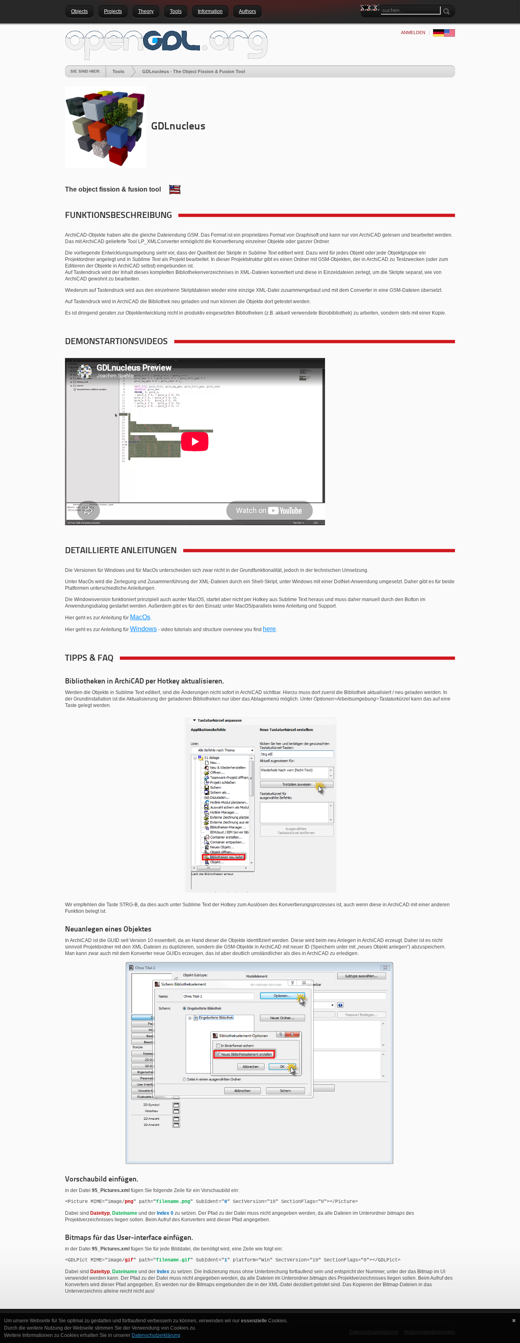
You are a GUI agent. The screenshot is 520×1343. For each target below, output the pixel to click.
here (269, 628)
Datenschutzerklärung (156, 1335)
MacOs (140, 617)
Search (367, 22)
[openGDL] (166, 44)
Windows (143, 628)
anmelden (413, 32)
